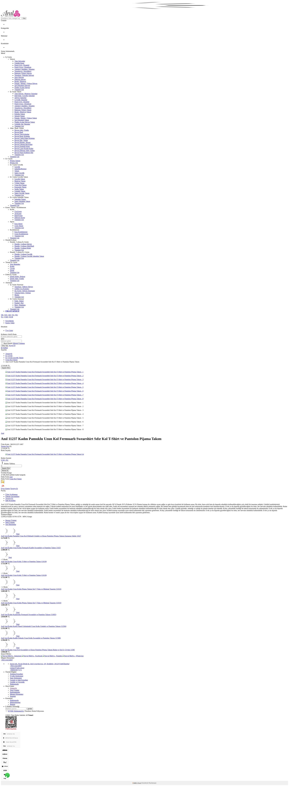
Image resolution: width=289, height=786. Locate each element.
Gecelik (17, 167)
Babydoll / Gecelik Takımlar (24, 96)
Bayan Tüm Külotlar (21, 134)
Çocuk (12, 268)
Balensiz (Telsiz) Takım (22, 110)
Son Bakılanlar (10, 524)
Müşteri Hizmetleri (16, 694)
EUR (11, 317)
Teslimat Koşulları (16, 674)
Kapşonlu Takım (20, 187)
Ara (24, 18)
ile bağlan (4, 348)
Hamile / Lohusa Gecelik (23, 254)
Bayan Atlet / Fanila (21, 130)
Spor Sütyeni (19, 77)
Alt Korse (17, 214)
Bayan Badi (18, 132)
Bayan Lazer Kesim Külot (23, 148)
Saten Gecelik (19, 173)
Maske (16, 295)
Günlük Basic (19, 63)
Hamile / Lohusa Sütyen (23, 244)
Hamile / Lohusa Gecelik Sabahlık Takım (29, 256)
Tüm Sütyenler (19, 61)
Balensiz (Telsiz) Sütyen (23, 73)
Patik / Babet (19, 301)
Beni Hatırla (8, 343)
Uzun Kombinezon (21, 234)
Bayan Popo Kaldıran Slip (23, 153)
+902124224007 (7, 660)
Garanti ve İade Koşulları (19, 680)
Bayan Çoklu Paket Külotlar (24, 138)
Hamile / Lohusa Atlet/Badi (24, 246)
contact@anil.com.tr (17, 668)
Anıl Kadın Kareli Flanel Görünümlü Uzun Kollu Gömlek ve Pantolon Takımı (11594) (35, 626)
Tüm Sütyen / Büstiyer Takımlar (25, 94)
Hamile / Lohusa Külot (22, 248)
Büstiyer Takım (19, 181)
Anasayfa (8, 354)
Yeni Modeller (15, 264)
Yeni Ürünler (14, 690)
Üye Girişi (9, 330)
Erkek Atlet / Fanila (17, 279)
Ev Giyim (8, 356)
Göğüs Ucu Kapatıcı (21, 289)
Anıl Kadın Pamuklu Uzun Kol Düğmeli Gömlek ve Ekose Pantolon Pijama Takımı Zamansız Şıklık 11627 (42, 536)
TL (2, 317)
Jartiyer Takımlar (20, 98)
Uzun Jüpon (18, 226)
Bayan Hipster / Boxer (22, 142)
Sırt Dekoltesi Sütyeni (22, 85)
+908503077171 (16, 670)
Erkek (12, 270)
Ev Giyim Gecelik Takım (14, 358)
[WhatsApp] (7, 775)
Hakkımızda (14, 684)
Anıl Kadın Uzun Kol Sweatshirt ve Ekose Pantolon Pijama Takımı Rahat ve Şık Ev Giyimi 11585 (39, 650)
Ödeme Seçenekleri (12, 496)
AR (9, 315)
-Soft (134, 783)
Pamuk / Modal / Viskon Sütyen (25, 83)
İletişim (12, 704)
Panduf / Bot (18, 303)
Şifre (2, 339)
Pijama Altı (14, 163)
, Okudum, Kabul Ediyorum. (26, 711)
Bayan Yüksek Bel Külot (23, 144)
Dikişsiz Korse (19, 218)
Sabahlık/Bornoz (20, 169)
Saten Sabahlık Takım (22, 201)
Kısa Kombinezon (20, 232)
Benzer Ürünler (10, 520)
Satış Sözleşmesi (16, 678)
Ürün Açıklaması (11, 494)
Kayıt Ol (12, 345)
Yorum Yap (5, 446)
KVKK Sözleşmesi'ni (16, 711)
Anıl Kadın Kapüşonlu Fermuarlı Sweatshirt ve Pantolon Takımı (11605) (30, 615)
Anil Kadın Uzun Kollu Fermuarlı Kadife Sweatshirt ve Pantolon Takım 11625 (32, 548)
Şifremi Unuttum (19, 343)
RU (16, 315)
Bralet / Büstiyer (20, 81)
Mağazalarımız (15, 702)
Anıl (2, 433)
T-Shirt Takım (19, 183)
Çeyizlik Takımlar (20, 100)
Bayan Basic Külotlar (22, 136)
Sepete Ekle (6, 368)
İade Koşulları (10, 500)
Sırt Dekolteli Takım (21, 120)
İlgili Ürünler (10, 522)
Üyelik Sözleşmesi (16, 676)
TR (2, 315)
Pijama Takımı (15, 161)
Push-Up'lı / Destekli (21, 65)
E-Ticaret (138, 783)
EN (6, 315)
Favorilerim (9, 321)
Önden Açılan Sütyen (22, 88)
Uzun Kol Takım (20, 185)
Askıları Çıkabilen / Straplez (24, 69)
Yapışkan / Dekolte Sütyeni (24, 75)
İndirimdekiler (15, 692)
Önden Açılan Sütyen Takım (24, 122)
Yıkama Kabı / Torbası (22, 293)
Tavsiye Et (14, 489)
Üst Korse (18, 211)
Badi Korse (18, 216)
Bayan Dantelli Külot (22, 146)
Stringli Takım (19, 116)
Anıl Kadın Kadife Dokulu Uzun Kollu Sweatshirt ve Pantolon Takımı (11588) (32, 638)
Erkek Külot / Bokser (17, 277)
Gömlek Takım (19, 191)
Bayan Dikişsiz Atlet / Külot (24, 151)
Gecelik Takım (19, 179)
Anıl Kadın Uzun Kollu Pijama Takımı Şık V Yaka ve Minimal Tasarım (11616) (32, 589)
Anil (2, 536)
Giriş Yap (5, 345)
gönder (30, 709)
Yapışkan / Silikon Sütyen (23, 287)
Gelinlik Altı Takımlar (22, 124)
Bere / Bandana (20, 305)
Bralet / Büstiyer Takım (22, 112)
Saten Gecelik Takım (21, 193)
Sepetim (13, 696)
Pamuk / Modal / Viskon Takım (25, 118)
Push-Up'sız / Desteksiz (22, 67)
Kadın (12, 266)
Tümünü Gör (19, 90)
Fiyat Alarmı (5, 489)
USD (6, 317)
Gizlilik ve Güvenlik (17, 682)
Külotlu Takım (19, 114)
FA (13, 315)
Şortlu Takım (19, 189)
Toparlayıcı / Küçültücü (22, 71)
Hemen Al (5, 470)
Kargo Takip (9, 323)
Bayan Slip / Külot (21, 140)
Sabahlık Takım (20, 199)
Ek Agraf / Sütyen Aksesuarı (24, 291)
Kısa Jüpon (18, 224)
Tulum (16, 171)
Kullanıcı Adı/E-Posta (8, 334)
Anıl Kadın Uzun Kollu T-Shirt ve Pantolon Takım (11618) (25, 561)
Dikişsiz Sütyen (20, 79)
